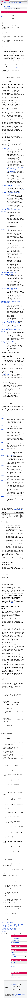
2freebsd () (16, 977)
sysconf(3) (10, 602)
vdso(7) (9, 208)
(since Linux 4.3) (8, 455)
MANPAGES (6, 0)
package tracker (15, 940)
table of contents (16, 946)
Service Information (9, 6)
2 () (14, 975)
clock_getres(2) (5, 16)
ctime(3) (18, 925)
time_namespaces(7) (7, 929)
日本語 (13, 967)
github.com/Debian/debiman (19, 994)
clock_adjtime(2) (12, 169)
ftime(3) (4, 926)
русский (13, 969)
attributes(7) (18, 509)
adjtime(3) (20, 167)
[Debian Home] (2, 3)
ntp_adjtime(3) (11, 171)
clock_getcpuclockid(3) (8, 925)
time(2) (14, 924)
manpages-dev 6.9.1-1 (15, 984)
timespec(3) (5, 109)
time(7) (18, 928)
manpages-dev (10, 8)
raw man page (15, 942)
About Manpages (12, 2)
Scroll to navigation (7, 12)
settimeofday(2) (11, 321)
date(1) (4, 922)
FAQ (20, 2)
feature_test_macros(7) (11, 67)
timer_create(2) (19, 189)
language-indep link (16, 938)
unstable (13, 956)
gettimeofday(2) (11, 922)
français (13, 964)
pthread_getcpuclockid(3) (15, 926)
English (13, 962)
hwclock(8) (5, 931)
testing (13, 954)
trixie (6, 8)
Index (5, 2)
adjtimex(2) (10, 168)
